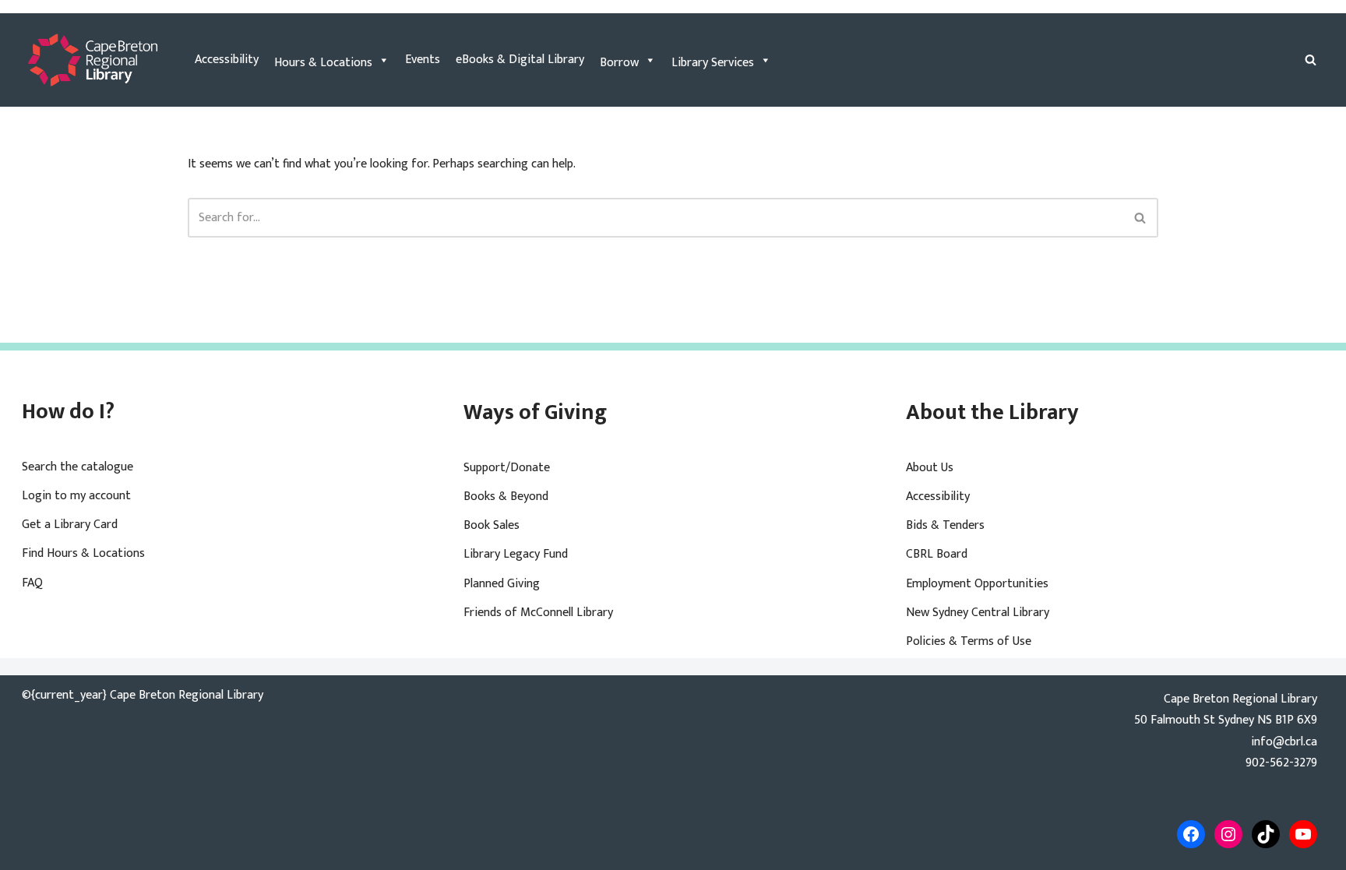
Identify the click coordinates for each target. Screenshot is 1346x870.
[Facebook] (1191, 834)
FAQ (32, 583)
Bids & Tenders (945, 525)
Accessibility (227, 59)
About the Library (992, 412)
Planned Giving (501, 583)
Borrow (619, 62)
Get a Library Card (70, 524)
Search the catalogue (77, 466)
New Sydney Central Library (977, 612)
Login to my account (76, 495)
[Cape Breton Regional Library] (93, 60)
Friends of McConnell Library (538, 612)
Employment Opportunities (977, 583)
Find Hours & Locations (83, 553)
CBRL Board (936, 554)
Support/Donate (506, 467)
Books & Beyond (505, 496)
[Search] (1310, 59)
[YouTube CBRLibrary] (1303, 834)
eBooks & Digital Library (520, 59)
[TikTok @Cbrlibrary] (1266, 834)
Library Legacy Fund (515, 554)
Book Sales (491, 525)
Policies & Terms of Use (968, 641)
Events (422, 59)
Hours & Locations (323, 62)
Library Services (712, 62)
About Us (929, 467)
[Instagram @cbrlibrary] (1228, 834)
